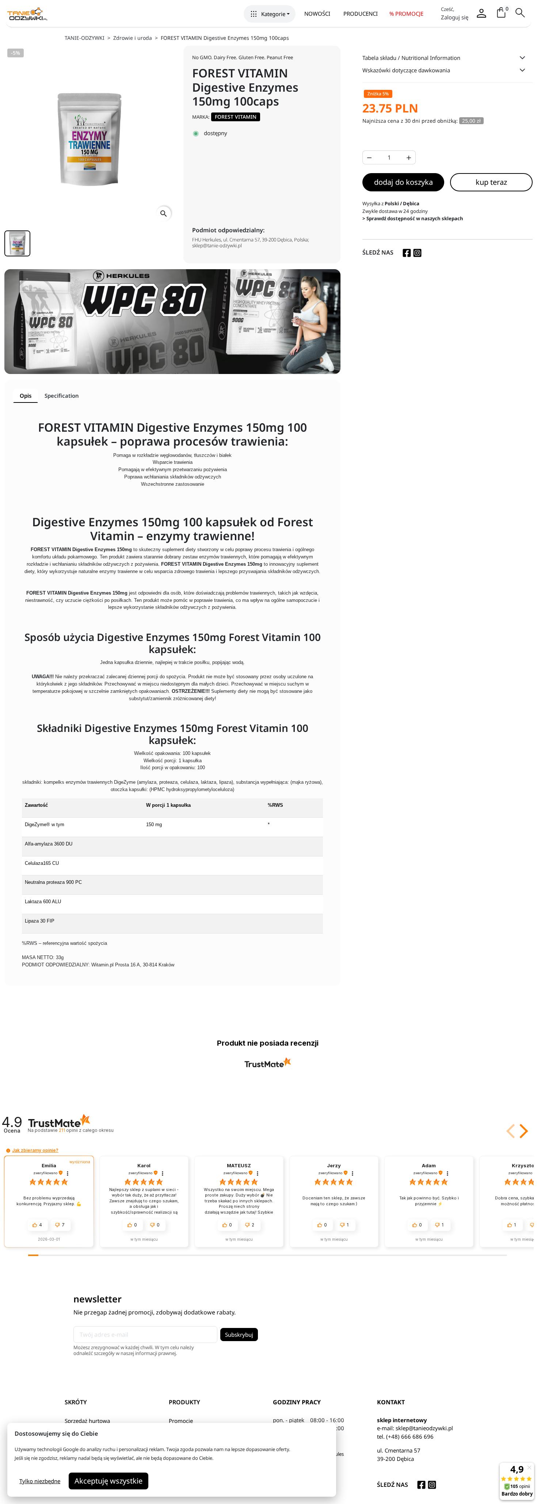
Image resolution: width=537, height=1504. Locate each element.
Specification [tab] (62, 395)
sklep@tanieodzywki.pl (424, 1428)
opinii (86, 1130)
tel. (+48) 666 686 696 (405, 1436)
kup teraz (491, 182)
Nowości (317, 13)
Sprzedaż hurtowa (87, 1420)
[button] (270, 14)
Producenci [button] (360, 13)
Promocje (181, 1420)
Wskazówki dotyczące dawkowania (406, 70)
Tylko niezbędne (39, 1481)
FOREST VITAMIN (235, 116)
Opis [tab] (25, 395)
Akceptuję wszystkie (108, 1481)
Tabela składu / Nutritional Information (411, 57)
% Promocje (406, 13)
